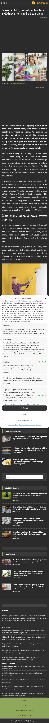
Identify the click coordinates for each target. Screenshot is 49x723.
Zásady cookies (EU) (24, 716)
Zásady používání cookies (27, 425)
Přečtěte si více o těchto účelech (30, 404)
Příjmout (24, 408)
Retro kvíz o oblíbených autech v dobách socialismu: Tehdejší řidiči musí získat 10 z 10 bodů (29, 534)
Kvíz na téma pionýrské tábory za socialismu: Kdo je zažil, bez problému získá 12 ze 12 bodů (29, 508)
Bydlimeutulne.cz (32, 620)
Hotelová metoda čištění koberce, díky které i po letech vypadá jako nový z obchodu (30, 561)
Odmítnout (24, 414)
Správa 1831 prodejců (11, 404)
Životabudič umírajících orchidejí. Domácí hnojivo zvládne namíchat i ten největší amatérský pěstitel (28, 573)
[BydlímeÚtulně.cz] (39, 3)
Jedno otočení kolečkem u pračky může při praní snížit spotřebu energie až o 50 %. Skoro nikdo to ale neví (30, 587)
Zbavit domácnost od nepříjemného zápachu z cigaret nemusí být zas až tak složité (30, 438)
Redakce (24, 700)
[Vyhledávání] (24, 477)
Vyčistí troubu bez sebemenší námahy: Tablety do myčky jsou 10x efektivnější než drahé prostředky (30, 450)
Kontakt (38, 425)
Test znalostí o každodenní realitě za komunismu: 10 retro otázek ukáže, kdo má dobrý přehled (28, 520)
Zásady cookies (13, 425)
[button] (45, 298)
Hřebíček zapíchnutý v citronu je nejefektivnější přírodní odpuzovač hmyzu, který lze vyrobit (28, 461)
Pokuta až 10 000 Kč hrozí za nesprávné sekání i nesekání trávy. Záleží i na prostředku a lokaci (30, 495)
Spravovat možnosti (24, 421)
